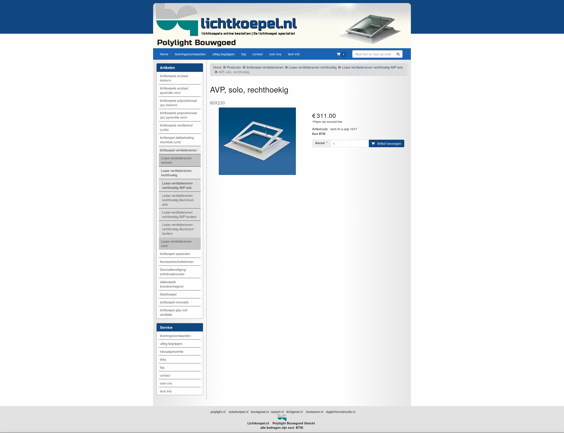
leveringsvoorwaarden (175, 335)
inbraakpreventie (171, 351)
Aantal (320, 142)
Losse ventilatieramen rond (176, 243)
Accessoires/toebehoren (177, 261)
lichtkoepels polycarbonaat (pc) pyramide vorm (178, 115)
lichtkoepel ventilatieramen (178, 150)
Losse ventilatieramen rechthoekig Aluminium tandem (178, 229)
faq (162, 367)
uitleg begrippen (171, 343)
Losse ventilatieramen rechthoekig (176, 172)
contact (165, 375)
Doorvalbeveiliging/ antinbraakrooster (173, 271)
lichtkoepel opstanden (175, 253)
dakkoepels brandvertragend (171, 284)
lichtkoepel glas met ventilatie (173, 312)
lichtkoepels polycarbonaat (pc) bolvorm (178, 102)
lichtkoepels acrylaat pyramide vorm (174, 90)
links (163, 359)
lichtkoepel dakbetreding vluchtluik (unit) (177, 139)
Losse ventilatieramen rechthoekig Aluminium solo (178, 199)
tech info (166, 391)
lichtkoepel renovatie (174, 302)
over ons (166, 383)
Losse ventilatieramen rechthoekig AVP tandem (179, 214)
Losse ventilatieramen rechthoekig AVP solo (177, 185)
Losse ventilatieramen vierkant (176, 160)
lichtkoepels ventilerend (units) (176, 127)
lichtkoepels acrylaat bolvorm (174, 78)
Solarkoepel (168, 294)
